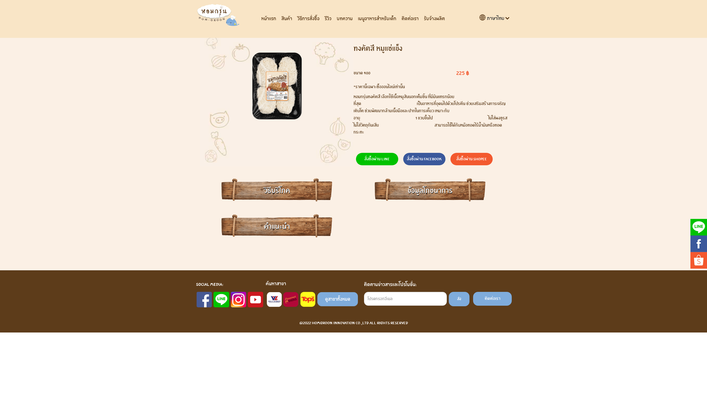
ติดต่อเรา (410, 18)
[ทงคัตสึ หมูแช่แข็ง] (277, 86)
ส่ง (459, 299)
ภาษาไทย (495, 18)
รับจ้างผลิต (434, 18)
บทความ (345, 18)
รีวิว (328, 18)
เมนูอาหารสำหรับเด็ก (377, 18)
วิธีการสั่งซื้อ (308, 18)
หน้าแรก (268, 18)
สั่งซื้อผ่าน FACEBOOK (424, 159)
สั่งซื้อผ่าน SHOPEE (471, 159)
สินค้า (286, 18)
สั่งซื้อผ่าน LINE (377, 159)
